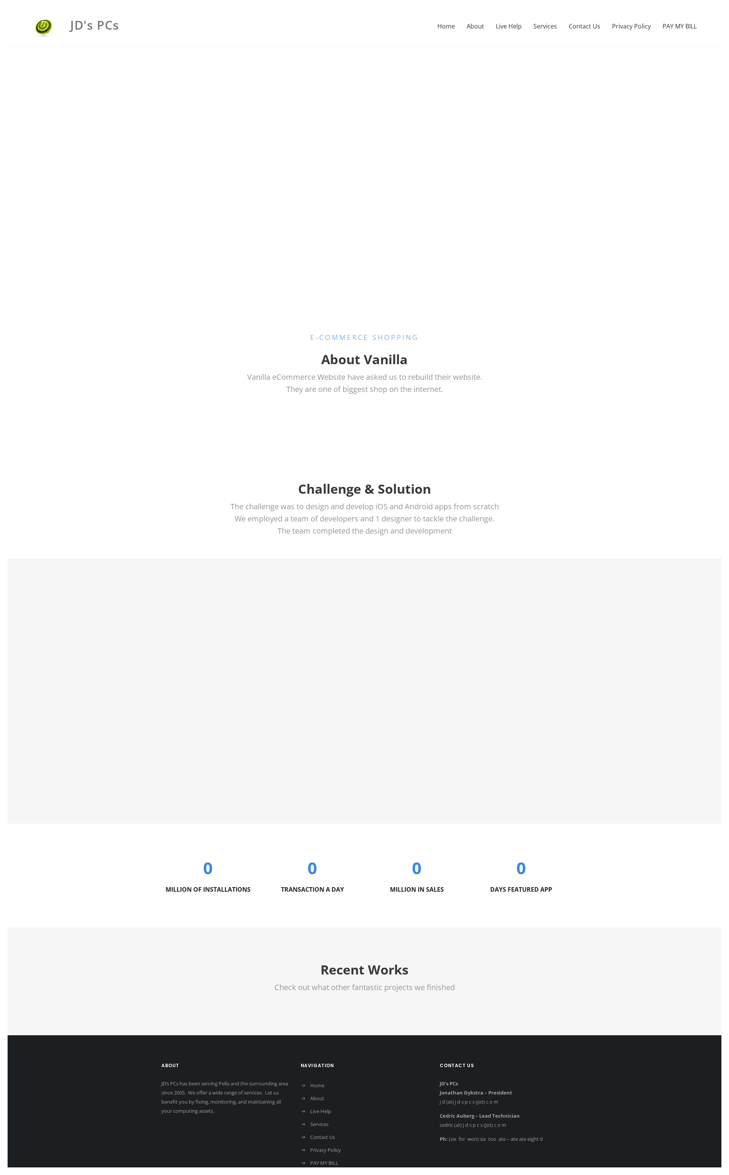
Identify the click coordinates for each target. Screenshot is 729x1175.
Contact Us (584, 26)
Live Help (509, 26)
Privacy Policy (631, 26)
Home (446, 26)
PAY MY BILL (680, 26)
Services (545, 26)
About (475, 26)
